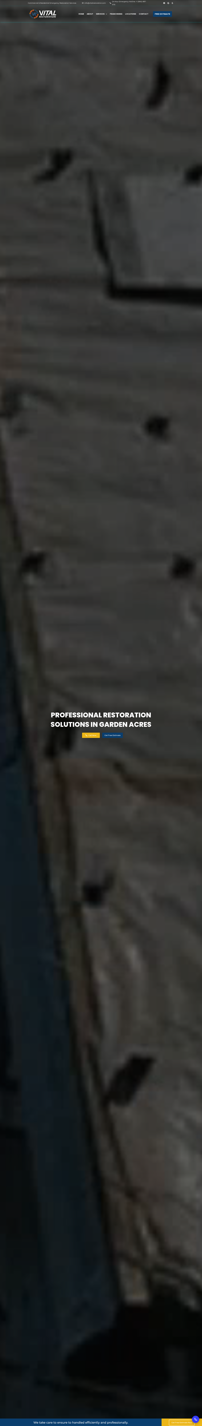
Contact (143, 14)
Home (81, 14)
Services (100, 14)
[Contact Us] (195, 1419)
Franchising (116, 14)
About (90, 14)
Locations (130, 14)
